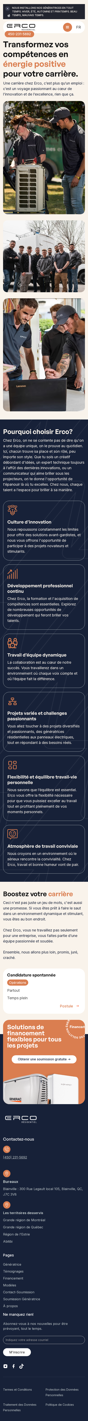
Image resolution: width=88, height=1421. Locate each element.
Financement (13, 1278)
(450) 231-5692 (15, 1157)
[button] (67, 27)
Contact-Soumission (18, 1292)
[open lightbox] (44, 157)
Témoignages (13, 1271)
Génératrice (12, 1264)
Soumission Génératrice (21, 1299)
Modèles (9, 1285)
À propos (10, 1306)
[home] (21, 27)
